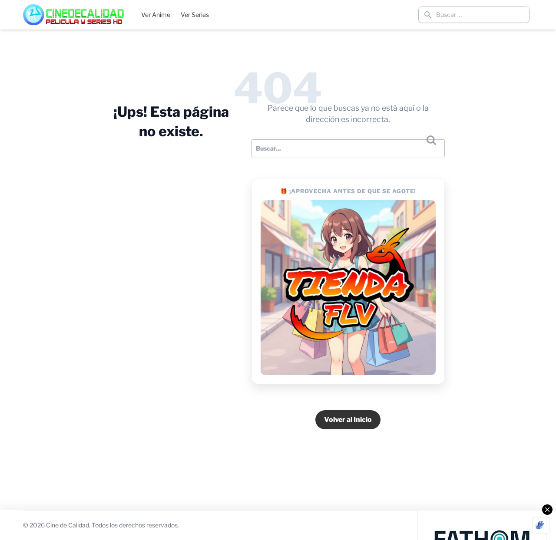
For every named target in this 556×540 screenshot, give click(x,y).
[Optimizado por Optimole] (540, 525)
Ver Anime (155, 14)
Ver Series (195, 14)
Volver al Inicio (348, 419)
